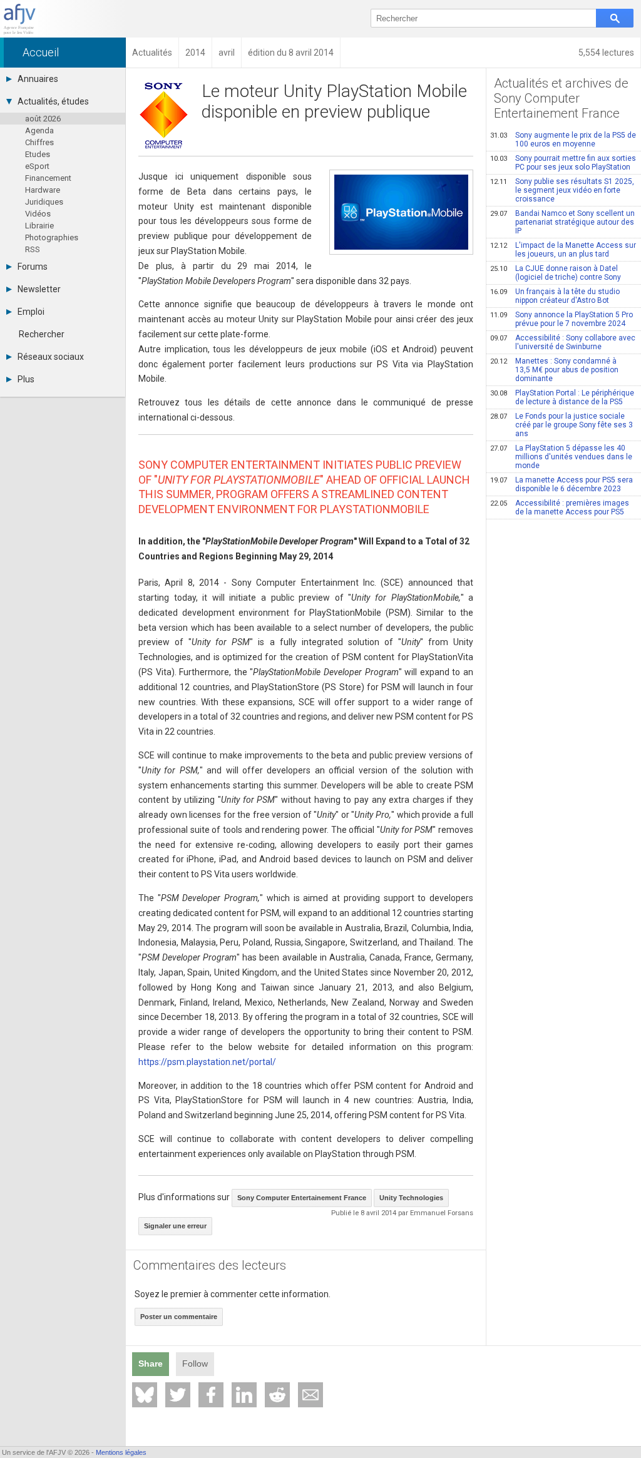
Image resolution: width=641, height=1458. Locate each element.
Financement (48, 178)
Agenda (39, 130)
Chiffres (39, 142)
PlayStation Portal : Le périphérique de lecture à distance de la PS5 (562, 397)
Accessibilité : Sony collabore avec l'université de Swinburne (562, 342)
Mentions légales (121, 1452)
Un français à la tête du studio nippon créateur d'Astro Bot (555, 296)
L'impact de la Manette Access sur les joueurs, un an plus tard (563, 249)
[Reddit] (277, 1394)
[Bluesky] (144, 1394)
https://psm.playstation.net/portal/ (207, 1062)
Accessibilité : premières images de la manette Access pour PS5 (559, 507)
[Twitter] (177, 1394)
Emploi (31, 312)
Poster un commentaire (178, 1316)
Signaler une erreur (175, 1226)
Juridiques (44, 201)
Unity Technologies (411, 1197)
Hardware (42, 190)
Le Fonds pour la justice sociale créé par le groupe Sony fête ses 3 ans (561, 425)
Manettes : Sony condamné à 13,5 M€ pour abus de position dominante (554, 370)
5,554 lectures (606, 53)
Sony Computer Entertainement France (301, 1197)
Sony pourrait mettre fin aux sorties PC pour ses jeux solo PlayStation (563, 162)
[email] (310, 1394)
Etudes (37, 154)
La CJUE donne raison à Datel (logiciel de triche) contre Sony (555, 273)
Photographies (51, 237)
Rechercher (41, 334)
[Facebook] (210, 1394)
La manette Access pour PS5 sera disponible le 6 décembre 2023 (561, 484)
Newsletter (39, 289)
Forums (33, 267)
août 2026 (43, 118)
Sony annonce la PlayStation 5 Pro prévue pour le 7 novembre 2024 (561, 319)
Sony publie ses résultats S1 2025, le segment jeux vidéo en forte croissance (562, 190)
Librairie (39, 225)
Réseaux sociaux (51, 357)
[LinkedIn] (244, 1394)
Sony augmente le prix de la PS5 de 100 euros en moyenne (563, 139)
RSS (32, 249)
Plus (26, 379)
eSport (37, 166)
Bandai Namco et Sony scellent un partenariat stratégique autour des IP (562, 222)
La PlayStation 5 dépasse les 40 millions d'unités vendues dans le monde (561, 457)
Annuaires (38, 79)
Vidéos (38, 213)
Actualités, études (53, 101)
